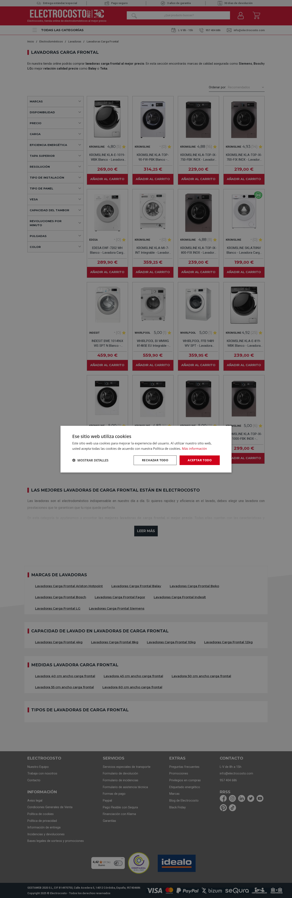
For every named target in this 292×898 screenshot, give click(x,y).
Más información (194, 448)
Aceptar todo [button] (200, 460)
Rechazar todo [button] (155, 460)
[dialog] (146, 449)
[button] (90, 460)
